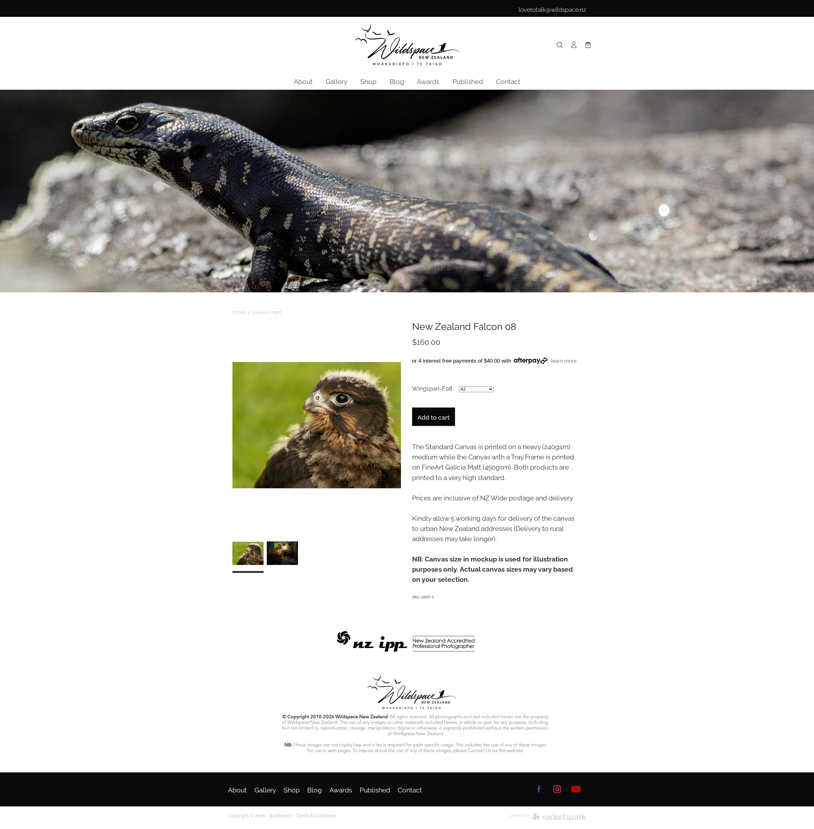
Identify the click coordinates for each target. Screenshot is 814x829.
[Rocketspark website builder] (548, 818)
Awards (428, 81)
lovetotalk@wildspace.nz (552, 9)
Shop (368, 81)
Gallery (336, 81)
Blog (397, 81)
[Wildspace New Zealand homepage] (407, 44)
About (303, 81)
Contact (508, 81)
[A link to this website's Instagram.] (557, 789)
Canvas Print (267, 312)
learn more (563, 361)
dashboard (280, 815)
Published (467, 81)
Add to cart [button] (433, 417)
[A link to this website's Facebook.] (538, 789)
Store (239, 312)
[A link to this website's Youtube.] (576, 789)
